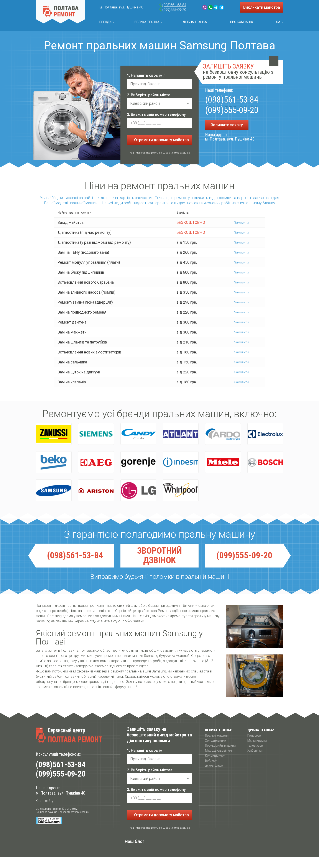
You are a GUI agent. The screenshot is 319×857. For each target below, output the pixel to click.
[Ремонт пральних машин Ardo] (223, 434)
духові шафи (214, 765)
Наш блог (135, 841)
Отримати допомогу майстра (161, 139)
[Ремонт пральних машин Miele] (223, 462)
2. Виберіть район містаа (150, 770)
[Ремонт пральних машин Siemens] (96, 434)
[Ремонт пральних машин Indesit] (181, 462)
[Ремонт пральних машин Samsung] (54, 490)
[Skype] (221, 7)
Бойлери (211, 760)
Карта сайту (44, 801)
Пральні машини (217, 735)
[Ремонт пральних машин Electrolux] (265, 434)
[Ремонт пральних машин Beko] (54, 462)
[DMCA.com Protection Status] (49, 820)
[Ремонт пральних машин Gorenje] (138, 462)
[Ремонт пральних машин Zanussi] (54, 434)
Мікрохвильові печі (218, 750)
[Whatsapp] (210, 7)
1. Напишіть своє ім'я (146, 75)
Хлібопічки (255, 750)
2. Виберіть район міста (148, 95)
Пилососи (254, 735)
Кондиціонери (215, 755)
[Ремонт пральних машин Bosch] (265, 462)
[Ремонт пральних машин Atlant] (181, 434)
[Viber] (204, 7)
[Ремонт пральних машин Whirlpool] (181, 490)
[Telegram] (216, 7)
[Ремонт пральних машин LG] (138, 490)
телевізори (255, 745)
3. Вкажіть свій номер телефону (156, 114)
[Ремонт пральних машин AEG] (96, 462)
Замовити (241, 222)
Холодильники (215, 740)
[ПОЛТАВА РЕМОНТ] (60, 11)
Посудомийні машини (220, 745)
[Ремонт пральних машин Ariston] (96, 490)
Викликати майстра (261, 7)
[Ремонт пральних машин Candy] (138, 434)
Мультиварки (257, 740)
